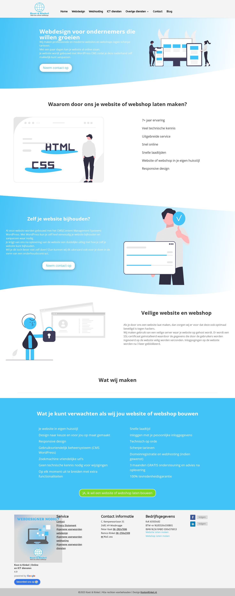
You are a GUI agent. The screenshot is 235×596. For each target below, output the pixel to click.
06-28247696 (120, 529)
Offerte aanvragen (203, 9)
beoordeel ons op (25, 581)
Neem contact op (55, 68)
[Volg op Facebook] (192, 517)
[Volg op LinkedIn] (192, 524)
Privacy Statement (66, 525)
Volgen (202, 517)
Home (64, 11)
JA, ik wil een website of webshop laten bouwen (117, 493)
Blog (169, 11)
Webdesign (78, 11)
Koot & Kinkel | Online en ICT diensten (26, 566)
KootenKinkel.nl (149, 592)
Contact (157, 11)
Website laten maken (157, 532)
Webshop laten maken (158, 536)
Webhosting (96, 11)
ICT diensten (114, 11)
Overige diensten (136, 11)
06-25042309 (123, 533)
